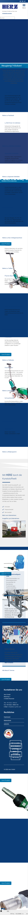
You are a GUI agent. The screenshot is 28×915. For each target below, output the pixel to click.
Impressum (7, 717)
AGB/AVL (6, 724)
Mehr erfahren (9, 619)
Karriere (7, 605)
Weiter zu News (11, 594)
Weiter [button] (22, 18)
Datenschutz (7, 720)
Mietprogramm (9, 429)
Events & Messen (10, 649)
